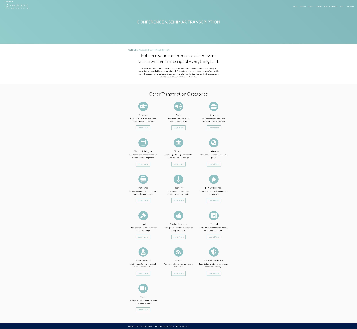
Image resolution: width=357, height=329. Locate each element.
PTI (176, 326)
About (295, 6)
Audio (178, 114)
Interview (178, 187)
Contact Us (350, 6)
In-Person (214, 151)
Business (213, 114)
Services (319, 6)
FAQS (341, 6)
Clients (310, 6)
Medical (214, 224)
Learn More (143, 127)
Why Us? (303, 6)
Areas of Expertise (330, 6)
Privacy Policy (183, 326)
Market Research (178, 224)
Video (143, 296)
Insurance (143, 187)
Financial (178, 151)
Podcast (178, 260)
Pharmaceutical (143, 260)
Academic (143, 114)
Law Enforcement (213, 187)
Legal (143, 224)
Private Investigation (214, 260)
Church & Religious (143, 151)
